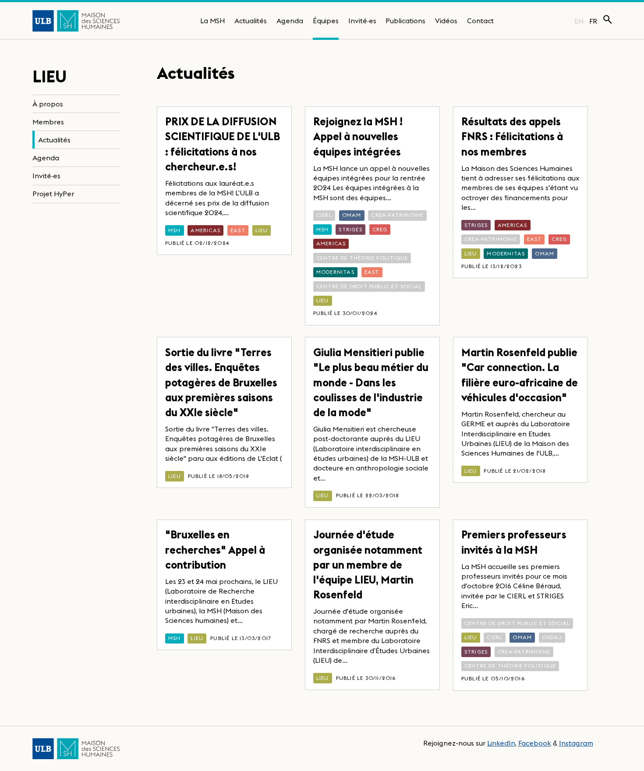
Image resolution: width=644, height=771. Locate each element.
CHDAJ (552, 637)
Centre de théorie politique (362, 258)
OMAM (351, 215)
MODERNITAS (335, 272)
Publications (405, 20)
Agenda (289, 20)
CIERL (324, 215)
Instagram (576, 743)
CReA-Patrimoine (397, 215)
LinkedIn (501, 743)
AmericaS (205, 230)
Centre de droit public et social (369, 286)
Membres (48, 121)
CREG (380, 229)
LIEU (261, 230)
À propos (47, 103)
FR (593, 21)
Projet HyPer (53, 194)
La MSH (212, 20)
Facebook (534, 743)
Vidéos (446, 20)
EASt (237, 230)
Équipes (326, 20)
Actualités (250, 20)
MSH (174, 230)
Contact (480, 20)
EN (579, 21)
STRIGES (350, 229)
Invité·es (362, 20)
